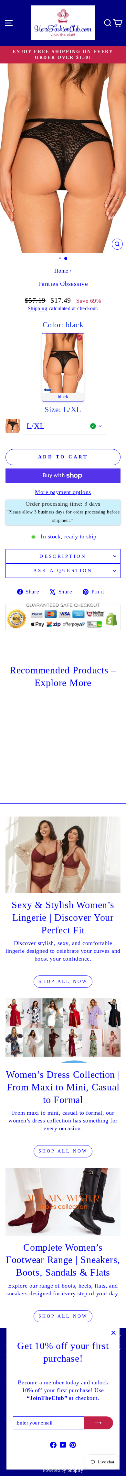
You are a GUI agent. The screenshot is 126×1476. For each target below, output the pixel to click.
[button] (63, 367)
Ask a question (63, 570)
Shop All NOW (63, 981)
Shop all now (63, 1316)
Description (63, 556)
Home (61, 271)
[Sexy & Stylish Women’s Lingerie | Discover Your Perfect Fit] (63, 855)
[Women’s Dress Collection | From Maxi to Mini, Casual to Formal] (63, 1030)
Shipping (37, 308)
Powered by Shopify (63, 1470)
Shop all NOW (63, 1151)
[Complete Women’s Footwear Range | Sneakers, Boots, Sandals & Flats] (63, 1202)
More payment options (63, 492)
